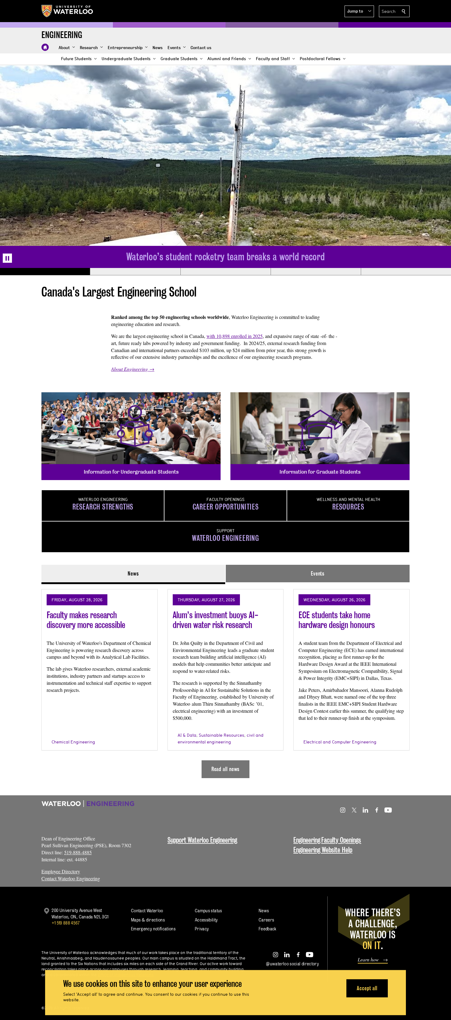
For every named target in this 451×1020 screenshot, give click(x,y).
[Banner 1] (45, 271)
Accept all (367, 988)
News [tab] (133, 573)
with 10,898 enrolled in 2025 (234, 336)
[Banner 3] (225, 271)
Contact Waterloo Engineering (70, 878)
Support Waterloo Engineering (202, 840)
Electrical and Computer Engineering (339, 741)
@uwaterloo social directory (292, 963)
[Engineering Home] (45, 47)
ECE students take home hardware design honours (337, 620)
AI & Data (187, 735)
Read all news (225, 769)
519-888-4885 (78, 852)
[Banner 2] (135, 271)
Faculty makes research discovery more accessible (86, 620)
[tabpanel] (225, 681)
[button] (359, 11)
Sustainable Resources (221, 735)
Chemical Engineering (73, 741)
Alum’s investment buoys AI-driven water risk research (215, 620)
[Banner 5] (406, 271)
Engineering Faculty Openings (327, 840)
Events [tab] (318, 573)
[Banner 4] (316, 271)
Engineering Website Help (322, 850)
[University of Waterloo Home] (67, 11)
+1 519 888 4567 (66, 922)
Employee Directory (60, 871)
